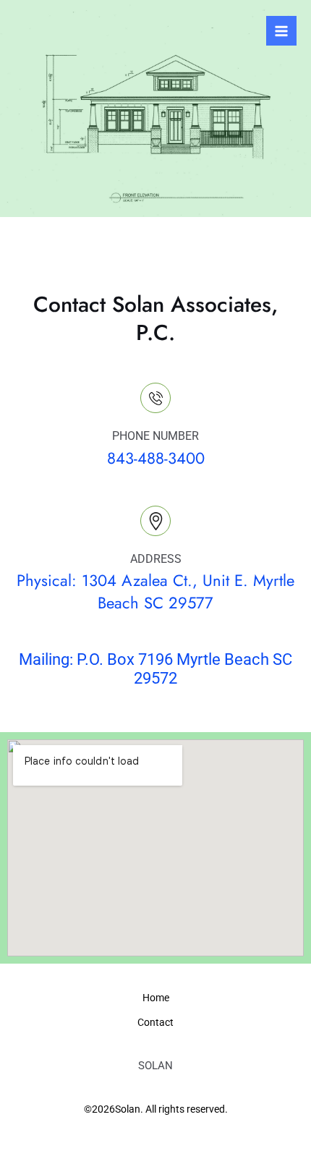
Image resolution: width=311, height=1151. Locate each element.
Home (155, 997)
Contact (155, 1022)
